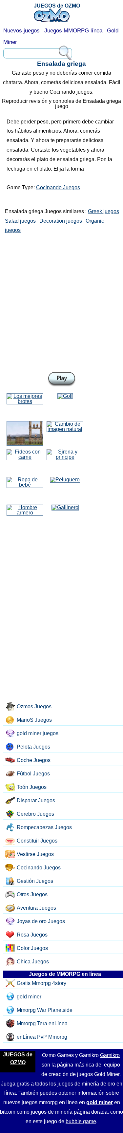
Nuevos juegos (21, 31)
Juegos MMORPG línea (73, 31)
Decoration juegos (60, 221)
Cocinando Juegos (58, 187)
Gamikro (110, 1055)
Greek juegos (103, 211)
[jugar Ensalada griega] (62, 379)
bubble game (81, 1121)
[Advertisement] (61, 301)
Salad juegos (20, 221)
